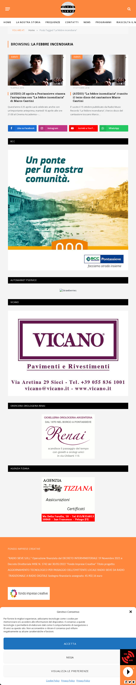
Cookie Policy (53, 680)
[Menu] (7, 9)
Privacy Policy (68, 680)
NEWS (87, 22)
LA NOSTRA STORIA (28, 22)
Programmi (103, 22)
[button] (130, 611)
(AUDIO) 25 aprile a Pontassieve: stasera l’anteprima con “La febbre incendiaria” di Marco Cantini (37, 97)
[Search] (129, 9)
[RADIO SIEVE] (68, 9)
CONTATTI (71, 22)
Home (7, 22)
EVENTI (14, 56)
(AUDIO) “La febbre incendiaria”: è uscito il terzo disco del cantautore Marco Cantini (100, 97)
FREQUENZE (53, 22)
